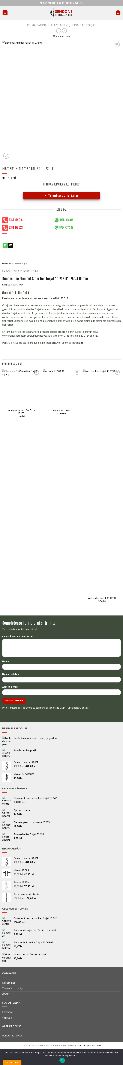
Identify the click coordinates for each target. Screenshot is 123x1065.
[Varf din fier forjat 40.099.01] (102, 482)
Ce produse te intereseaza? (17, 636)
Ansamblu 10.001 (61, 410)
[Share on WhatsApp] (5, 245)
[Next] (120, 490)
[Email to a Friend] (10, 245)
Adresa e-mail (10, 686)
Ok (62, 1060)
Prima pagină (37, 25)
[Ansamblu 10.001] (61, 388)
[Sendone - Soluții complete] (61, 12)
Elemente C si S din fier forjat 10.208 (21, 412)
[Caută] (118, 12)
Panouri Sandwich (12, 1035)
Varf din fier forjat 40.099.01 (102, 598)
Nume (5, 661)
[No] (119, 1057)
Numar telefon (10, 673)
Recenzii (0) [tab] (21, 263)
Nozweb (97, 1045)
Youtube (7, 1017)
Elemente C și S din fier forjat (73, 25)
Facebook (7, 1012)
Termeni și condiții (12, 988)
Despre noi (8, 982)
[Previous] (2, 490)
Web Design (84, 1045)
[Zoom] (6, 156)
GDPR (5, 994)
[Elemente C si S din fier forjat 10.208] (21, 388)
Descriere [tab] (7, 263)
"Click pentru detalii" (78, 707)
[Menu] (5, 12)
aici (81, 342)
